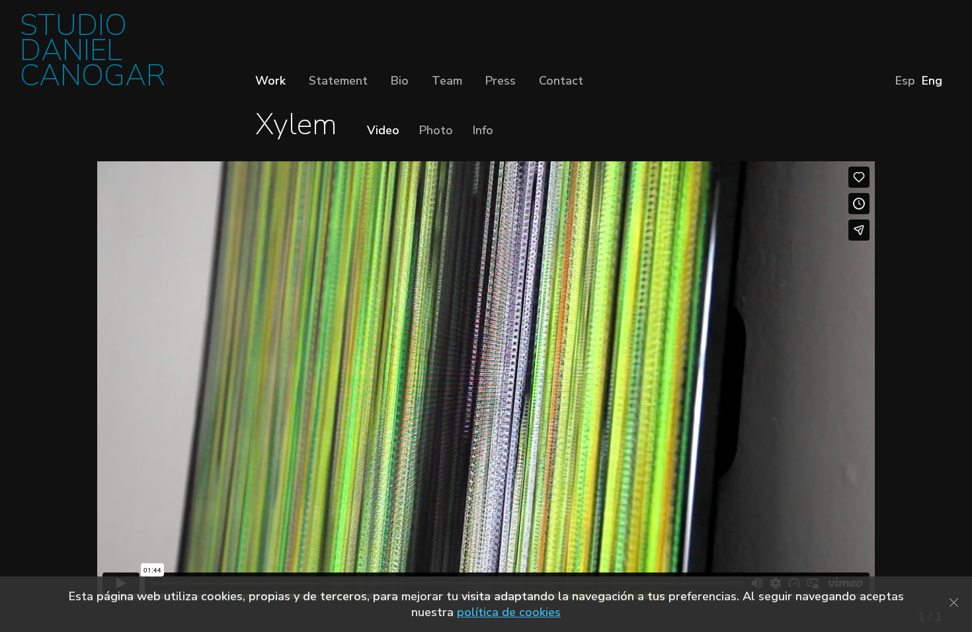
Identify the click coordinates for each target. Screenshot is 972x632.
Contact (561, 81)
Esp (905, 81)
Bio (400, 81)
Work (270, 81)
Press (500, 81)
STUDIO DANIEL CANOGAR (92, 54)
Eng (932, 81)
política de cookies (509, 612)
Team (447, 81)
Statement (338, 81)
